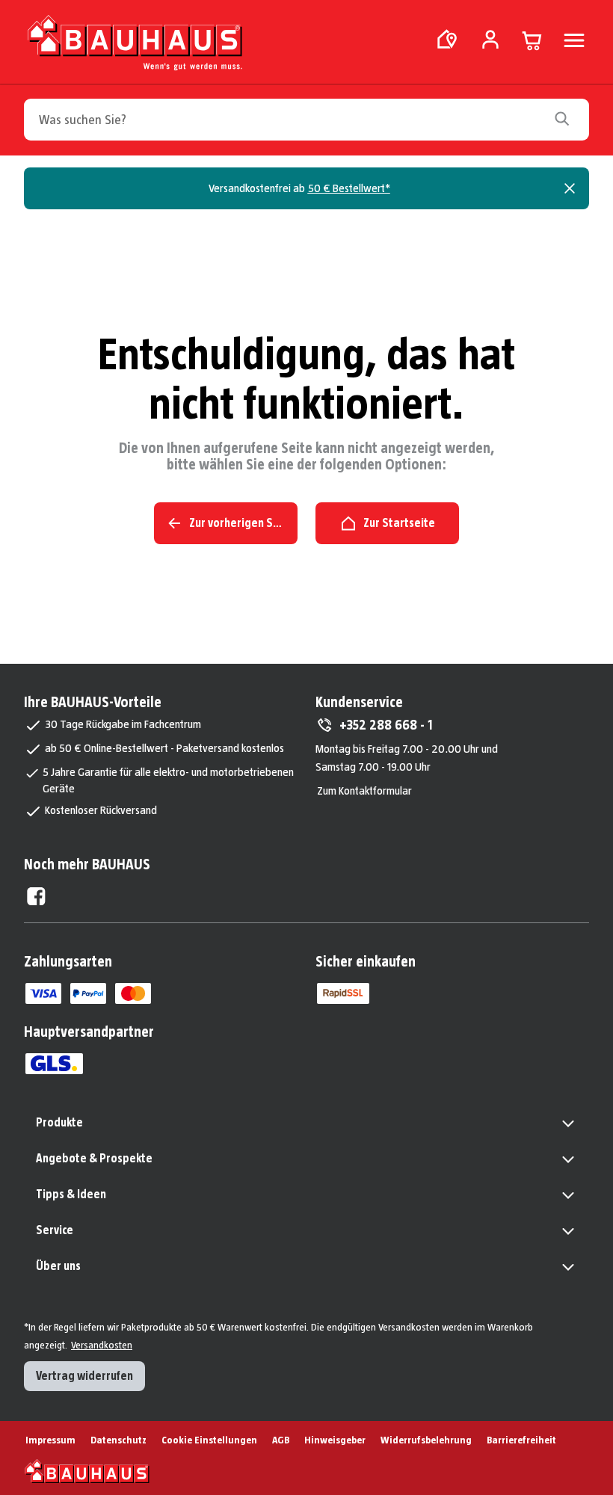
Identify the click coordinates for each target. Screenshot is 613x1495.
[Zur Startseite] (134, 46)
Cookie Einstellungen (209, 1440)
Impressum (50, 1440)
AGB (280, 1440)
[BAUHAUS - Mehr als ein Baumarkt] (87, 1471)
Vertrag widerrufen (84, 1375)
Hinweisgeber (335, 1440)
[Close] (569, 188)
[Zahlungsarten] (43, 993)
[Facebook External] (36, 896)
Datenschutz (118, 1440)
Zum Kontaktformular (364, 790)
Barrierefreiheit (521, 1440)
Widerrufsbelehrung (426, 1440)
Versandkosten (101, 1345)
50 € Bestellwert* (349, 188)
